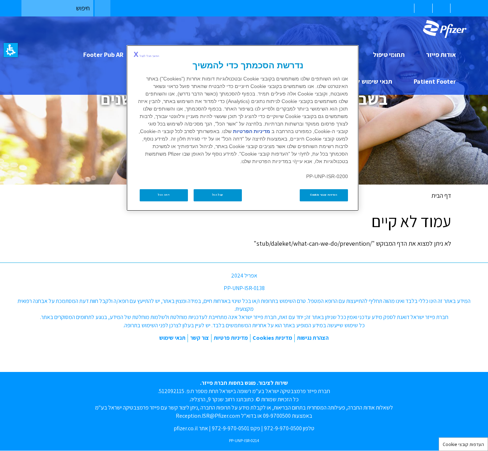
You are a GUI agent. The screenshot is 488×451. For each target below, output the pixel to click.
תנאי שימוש (172, 338)
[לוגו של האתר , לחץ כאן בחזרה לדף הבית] (442, 29)
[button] (11, 50)
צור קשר (199, 338)
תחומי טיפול (389, 54)
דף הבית (441, 195)
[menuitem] (458, 8)
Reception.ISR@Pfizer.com (208, 416)
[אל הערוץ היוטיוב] (253, 355)
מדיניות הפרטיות (251, 131)
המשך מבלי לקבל (146, 54)
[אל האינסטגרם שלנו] (236, 355)
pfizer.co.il (186, 428)
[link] (445, 29)
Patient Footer (435, 81)
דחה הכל (163, 194)
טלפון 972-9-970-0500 (289, 428)
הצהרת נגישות (313, 338)
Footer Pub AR (103, 54)
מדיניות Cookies (272, 338)
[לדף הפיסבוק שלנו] (271, 355)
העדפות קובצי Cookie (463, 444)
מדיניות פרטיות (231, 338)
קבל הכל (217, 194)
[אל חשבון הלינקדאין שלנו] (218, 355)
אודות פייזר (441, 54)
